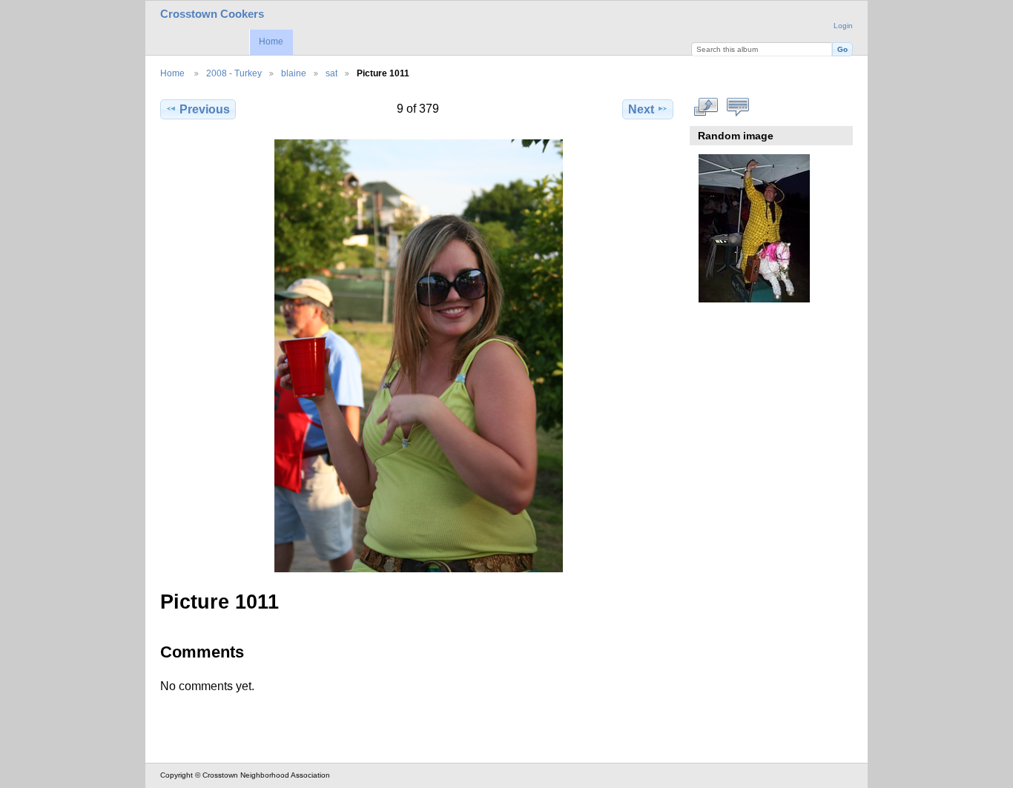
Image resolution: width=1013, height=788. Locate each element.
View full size (706, 107)
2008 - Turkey (234, 73)
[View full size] (418, 355)
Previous (204, 109)
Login (843, 25)
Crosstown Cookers (212, 14)
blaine (293, 73)
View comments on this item (738, 107)
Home (271, 41)
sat (331, 73)
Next (641, 109)
